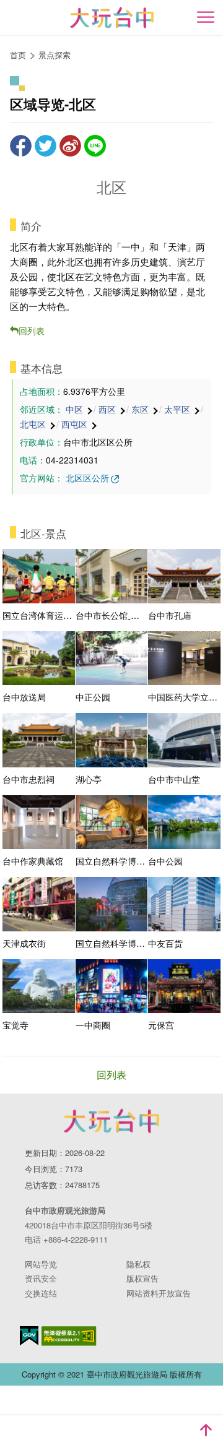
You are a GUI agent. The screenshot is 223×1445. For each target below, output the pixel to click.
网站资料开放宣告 (158, 1293)
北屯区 (33, 424)
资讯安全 (41, 1278)
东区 (140, 409)
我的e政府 (29, 1335)
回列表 (32, 330)
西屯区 (74, 424)
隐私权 (138, 1264)
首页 (18, 55)
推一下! (45, 146)
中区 (74, 409)
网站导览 (41, 1264)
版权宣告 (142, 1278)
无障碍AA (69, 1336)
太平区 (177, 409)
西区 (107, 409)
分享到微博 (70, 146)
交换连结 (41, 1293)
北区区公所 (87, 478)
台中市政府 (111, 1120)
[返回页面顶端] (205, 1430)
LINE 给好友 (95, 146)
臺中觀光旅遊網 (112, 17)
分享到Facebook (21, 146)
